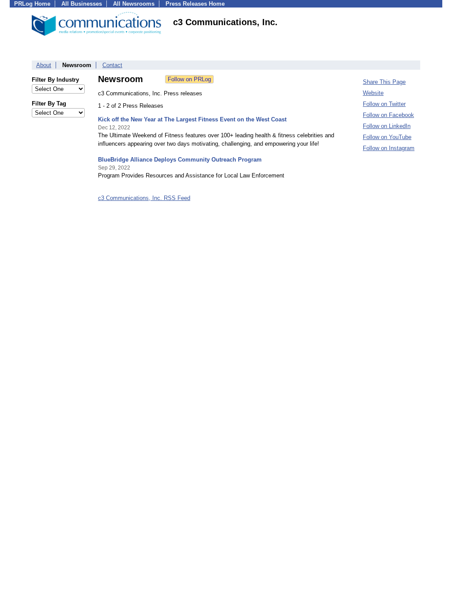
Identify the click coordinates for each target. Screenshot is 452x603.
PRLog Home (32, 3)
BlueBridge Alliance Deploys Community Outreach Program (180, 159)
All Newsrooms (133, 3)
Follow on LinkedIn (387, 126)
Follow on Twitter (384, 104)
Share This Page (384, 82)
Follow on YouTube (387, 137)
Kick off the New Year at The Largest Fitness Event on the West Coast (192, 119)
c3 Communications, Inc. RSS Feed (144, 198)
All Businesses (81, 3)
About (43, 65)
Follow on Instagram (388, 148)
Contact (112, 65)
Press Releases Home (195, 3)
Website (373, 93)
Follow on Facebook (388, 115)
